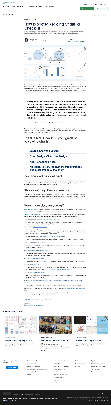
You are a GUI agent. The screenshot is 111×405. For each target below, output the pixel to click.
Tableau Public (48, 300)
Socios (77, 361)
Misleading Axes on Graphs (37, 272)
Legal (4, 398)
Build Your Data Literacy (40, 227)
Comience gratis (87, 9)
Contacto (86, 4)
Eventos (56, 382)
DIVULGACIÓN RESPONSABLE (36, 398)
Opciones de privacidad (11, 400)
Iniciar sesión (103, 4)
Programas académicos (59, 380)
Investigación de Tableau (33, 372)
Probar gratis (12, 367)
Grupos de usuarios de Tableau (61, 366)
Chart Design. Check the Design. (49, 156)
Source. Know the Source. (44, 150)
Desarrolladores (29, 394)
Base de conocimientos (97, 363)
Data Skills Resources (30, 209)
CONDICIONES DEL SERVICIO (14, 398)
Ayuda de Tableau (95, 369)
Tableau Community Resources (33, 214)
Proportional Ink (34, 264)
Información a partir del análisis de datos (37, 369)
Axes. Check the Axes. (43, 161)
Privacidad (25, 398)
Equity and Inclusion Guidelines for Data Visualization (50, 236)
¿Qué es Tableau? (32, 361)
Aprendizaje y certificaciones (98, 366)
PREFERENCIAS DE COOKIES (51, 398)
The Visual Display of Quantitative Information (57, 269)
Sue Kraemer (33, 39)
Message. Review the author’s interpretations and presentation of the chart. (56, 168)
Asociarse (77, 366)
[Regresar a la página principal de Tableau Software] (9, 2)
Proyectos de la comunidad (60, 374)
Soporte (93, 361)
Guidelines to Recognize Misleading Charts (47, 219)
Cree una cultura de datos (33, 366)
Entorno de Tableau (59, 377)
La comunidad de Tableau (61, 361)
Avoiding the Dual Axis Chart (36, 258)
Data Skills (11, 14)
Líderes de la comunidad (60, 369)
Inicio (4, 14)
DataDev (56, 372)
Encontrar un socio (80, 363)
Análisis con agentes (32, 363)
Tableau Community (37, 300)
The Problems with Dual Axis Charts (38, 250)
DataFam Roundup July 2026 (88, 340)
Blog (7, 14)
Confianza (15, 394)
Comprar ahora (101, 9)
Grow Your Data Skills (40, 242)
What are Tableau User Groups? (54, 340)
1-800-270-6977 (94, 4)
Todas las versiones (96, 372)
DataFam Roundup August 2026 (18, 340)
